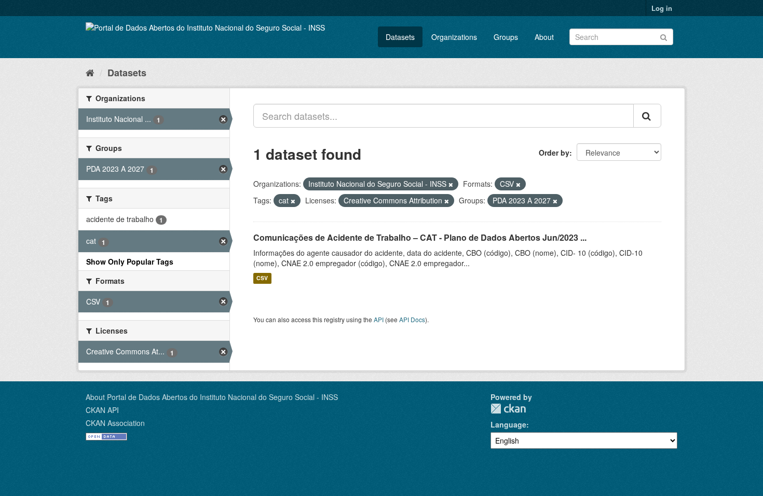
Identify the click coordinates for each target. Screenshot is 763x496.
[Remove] (450, 184)
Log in (661, 8)
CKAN (508, 408)
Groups (506, 37)
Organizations (454, 37)
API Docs (412, 319)
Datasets (400, 37)
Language (508, 424)
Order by (554, 152)
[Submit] (663, 36)
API (379, 319)
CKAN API (102, 410)
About (544, 37)
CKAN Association (115, 423)
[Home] (90, 72)
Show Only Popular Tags (129, 261)
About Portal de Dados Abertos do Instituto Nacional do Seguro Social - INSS (212, 397)
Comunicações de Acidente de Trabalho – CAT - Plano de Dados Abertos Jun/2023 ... (420, 237)
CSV (262, 278)
